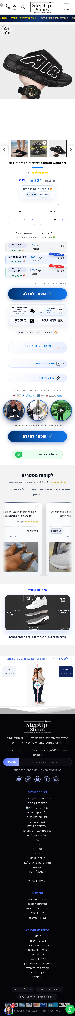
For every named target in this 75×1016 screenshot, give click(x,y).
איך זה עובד (37, 973)
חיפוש (37, 936)
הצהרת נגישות (37, 918)
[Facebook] (47, 779)
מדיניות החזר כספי (37, 908)
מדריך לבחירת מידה (37, 968)
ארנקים (37, 849)
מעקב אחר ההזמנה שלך (37, 963)
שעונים (37, 867)
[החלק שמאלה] (71, 149)
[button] (66, 7)
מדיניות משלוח (37, 904)
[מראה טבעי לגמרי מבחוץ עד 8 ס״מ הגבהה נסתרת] (37, 612)
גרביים (37, 845)
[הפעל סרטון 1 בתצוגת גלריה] (38, 148)
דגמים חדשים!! (37, 941)
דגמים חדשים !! (37, 881)
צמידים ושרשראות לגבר (37, 863)
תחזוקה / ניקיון (37, 872)
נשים (37, 840)
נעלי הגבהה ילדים (37, 835)
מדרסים (37, 854)
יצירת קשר (37, 954)
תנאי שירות (37, 913)
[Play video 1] (61, 410)
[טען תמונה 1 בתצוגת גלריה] (58, 148)
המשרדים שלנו (37, 959)
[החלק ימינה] (4, 149)
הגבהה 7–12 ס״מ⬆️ (37, 808)
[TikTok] (28, 779)
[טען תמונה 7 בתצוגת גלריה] (19, 148)
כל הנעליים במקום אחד (37, 799)
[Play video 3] (14, 410)
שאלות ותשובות (37, 950)
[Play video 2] (37, 410)
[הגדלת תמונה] (31, 557)
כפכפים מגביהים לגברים (37, 831)
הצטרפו (11, 762)
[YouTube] (19, 779)
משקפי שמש (37, 858)
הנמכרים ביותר (37, 803)
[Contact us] (70, 1009)
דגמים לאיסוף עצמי (37, 945)
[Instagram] (37, 779)
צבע (52, 211)
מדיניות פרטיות (37, 899)
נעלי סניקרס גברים (37, 813)
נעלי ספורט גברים (37, 817)
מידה (22, 211)
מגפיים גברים (37, 822)
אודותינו (37, 977)
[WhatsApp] (56, 779)
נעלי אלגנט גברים (38, 826)
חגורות (38, 876)
